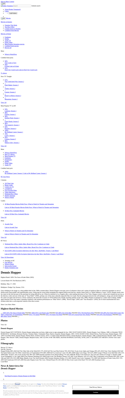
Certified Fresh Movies (12, 30)
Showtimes (10, 257)
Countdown (8, 188)
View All (3, 102)
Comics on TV (9, 187)
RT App (3, 177)
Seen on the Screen (11, 266)
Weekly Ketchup (10, 196)
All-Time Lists (9, 183)
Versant (17, 384)
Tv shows (4, 73)
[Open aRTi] (3, 4)
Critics (7, 11)
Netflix (7, 39)
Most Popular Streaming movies (14, 44)
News (8, 177)
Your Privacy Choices (95, 387)
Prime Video (8, 42)
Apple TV (8, 40)
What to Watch (11, 54)
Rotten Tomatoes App (11, 268)
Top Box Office (9, 27)
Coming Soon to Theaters (13, 29)
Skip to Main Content (7, 1)
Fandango (8, 37)
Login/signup (13, 13)
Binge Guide (9, 185)
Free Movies (8, 262)
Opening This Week (11, 25)
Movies (8, 18)
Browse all (8, 48)
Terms (39, 384)
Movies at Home (6, 34)
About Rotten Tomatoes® (13, 9)
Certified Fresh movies (12, 46)
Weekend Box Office (11, 194)
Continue (95, 392)
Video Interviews (10, 192)
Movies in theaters (6, 22)
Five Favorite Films (11, 190)
